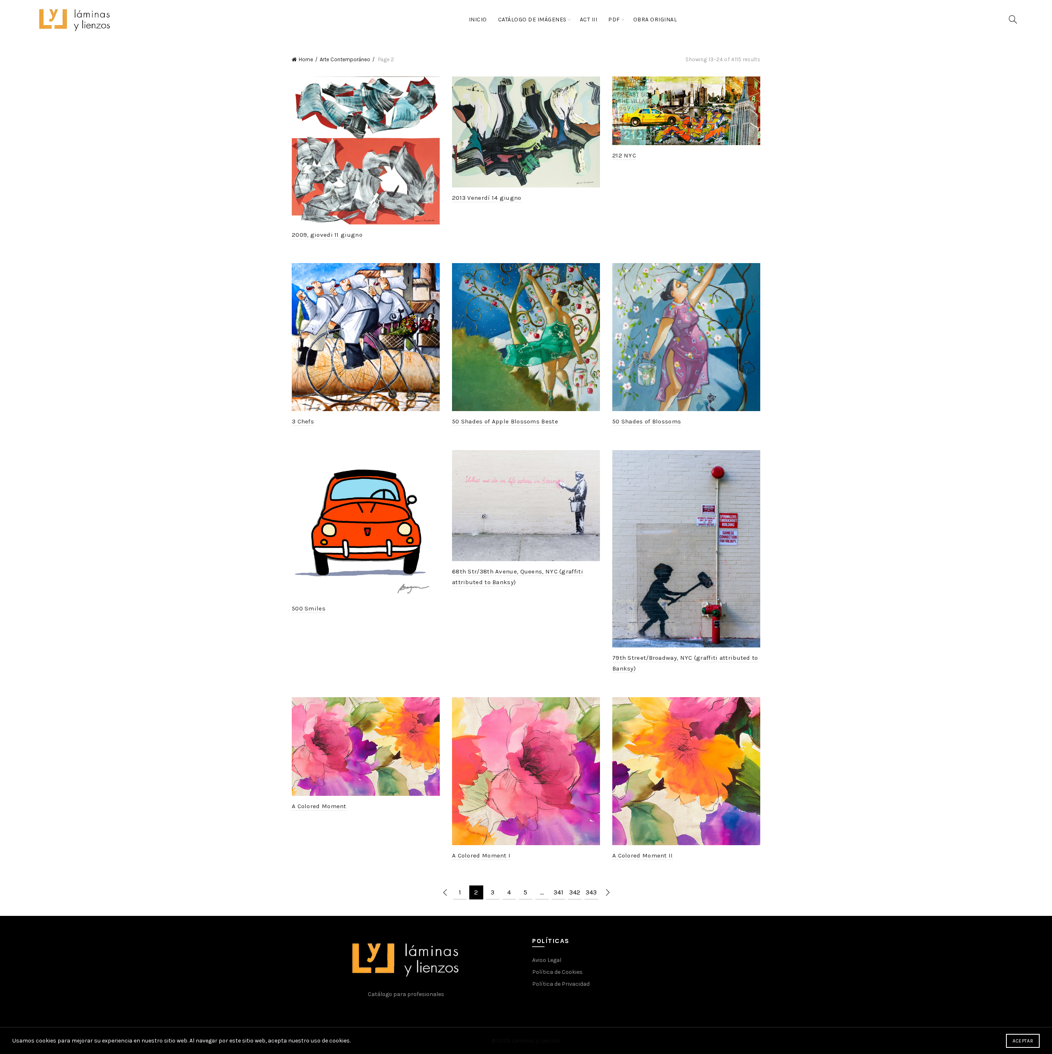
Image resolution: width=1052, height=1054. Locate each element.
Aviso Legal (546, 960)
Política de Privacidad (561, 983)
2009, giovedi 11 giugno (327, 234)
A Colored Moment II (642, 855)
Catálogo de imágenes (532, 19)
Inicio (478, 19)
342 (574, 892)
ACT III (589, 19)
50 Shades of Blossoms (646, 421)
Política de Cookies (557, 971)
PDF (614, 19)
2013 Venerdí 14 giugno (486, 197)
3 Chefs (303, 421)
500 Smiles (308, 608)
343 (591, 892)
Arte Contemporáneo (345, 59)
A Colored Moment (319, 806)
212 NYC (624, 155)
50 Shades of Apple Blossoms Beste (505, 421)
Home (306, 59)
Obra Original (655, 19)
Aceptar (1023, 1041)
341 (558, 892)
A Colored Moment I (481, 855)
